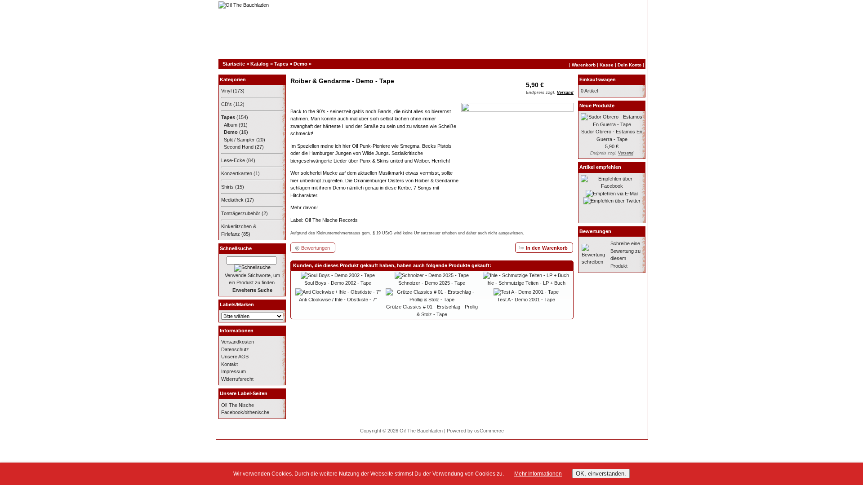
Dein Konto (629, 64)
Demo (300, 63)
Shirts (227, 187)
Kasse (607, 64)
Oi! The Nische (237, 405)
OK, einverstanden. (601, 473)
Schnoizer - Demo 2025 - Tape (431, 283)
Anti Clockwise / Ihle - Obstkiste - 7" (338, 299)
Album (230, 125)
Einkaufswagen (597, 79)
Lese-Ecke (233, 160)
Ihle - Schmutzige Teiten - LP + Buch (525, 283)
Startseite (233, 63)
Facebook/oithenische (245, 412)
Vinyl (226, 90)
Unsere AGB (235, 356)
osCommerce (489, 430)
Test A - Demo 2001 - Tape (526, 299)
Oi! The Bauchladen (421, 430)
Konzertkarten (236, 173)
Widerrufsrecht (237, 379)
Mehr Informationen (538, 474)
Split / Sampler (239, 139)
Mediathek (232, 200)
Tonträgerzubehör (240, 213)
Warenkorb (584, 64)
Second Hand (239, 147)
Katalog (259, 63)
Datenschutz (235, 349)
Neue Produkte (596, 105)
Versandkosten (237, 341)
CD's (226, 104)
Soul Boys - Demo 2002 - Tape (337, 283)
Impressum (233, 371)
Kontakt (229, 364)
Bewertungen (595, 231)
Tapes (281, 63)
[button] (544, 247)
